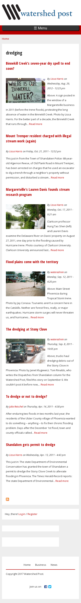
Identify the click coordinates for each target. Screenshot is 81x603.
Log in (21, 514)
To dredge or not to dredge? (26, 396)
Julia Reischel (16, 406)
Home (5, 38)
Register (32, 514)
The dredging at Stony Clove (26, 329)
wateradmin (57, 272)
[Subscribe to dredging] (7, 498)
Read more (35, 124)
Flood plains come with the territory (32, 261)
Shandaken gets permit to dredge (30, 444)
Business (40, 565)
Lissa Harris (57, 79)
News (54, 565)
